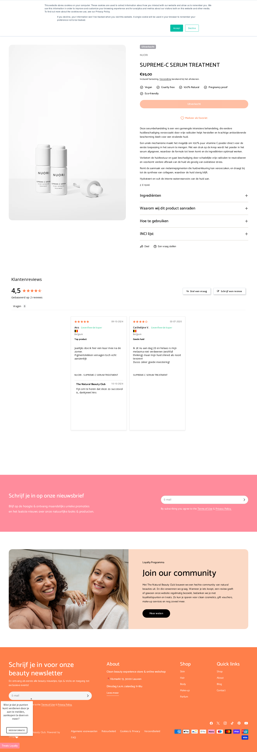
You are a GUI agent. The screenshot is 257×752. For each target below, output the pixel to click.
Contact (221, 690)
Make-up (185, 690)
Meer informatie (17, 730)
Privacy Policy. (224, 509)
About (220, 678)
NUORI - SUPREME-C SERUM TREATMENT (96, 374)
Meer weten (156, 613)
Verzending (165, 79)
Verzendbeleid (152, 731)
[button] (21, 746)
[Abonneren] (244, 499)
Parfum (184, 697)
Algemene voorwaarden (84, 731)
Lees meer (113, 693)
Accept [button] (176, 28)
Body (183, 684)
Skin (182, 671)
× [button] (31, 698)
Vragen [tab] (17, 306)
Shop (220, 671)
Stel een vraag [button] (198, 291)
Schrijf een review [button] (231, 291)
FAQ (73, 737)
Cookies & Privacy (130, 731)
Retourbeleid (109, 731)
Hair (182, 678)
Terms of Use (205, 509)
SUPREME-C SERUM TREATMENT (150, 374)
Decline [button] (192, 28)
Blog (219, 684)
